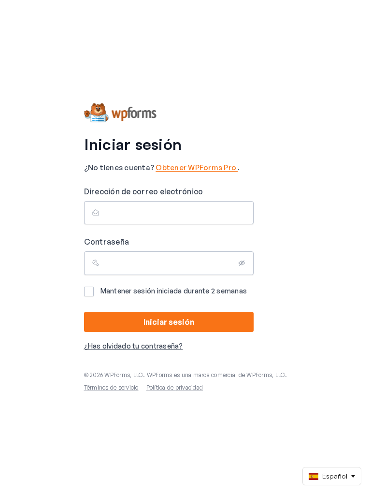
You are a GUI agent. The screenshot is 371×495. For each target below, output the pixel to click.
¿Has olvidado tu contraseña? (133, 346)
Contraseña (106, 242)
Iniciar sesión (168, 322)
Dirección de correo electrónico (143, 191)
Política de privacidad (174, 387)
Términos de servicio (111, 387)
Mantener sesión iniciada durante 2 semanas (173, 291)
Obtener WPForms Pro (197, 167)
